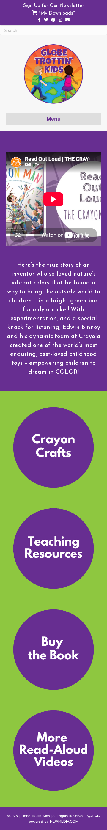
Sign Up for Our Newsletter (53, 5)
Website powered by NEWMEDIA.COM (64, 818)
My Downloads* (57, 12)
